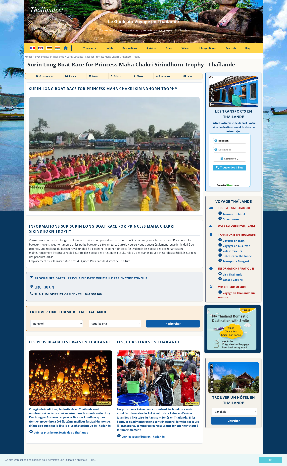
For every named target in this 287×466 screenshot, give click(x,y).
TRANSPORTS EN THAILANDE (237, 234)
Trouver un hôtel (234, 214)
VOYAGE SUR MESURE (232, 287)
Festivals (231, 48)
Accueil (29, 56)
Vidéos (185, 48)
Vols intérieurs (232, 251)
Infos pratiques (207, 48)
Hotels (109, 48)
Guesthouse (231, 219)
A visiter (151, 48)
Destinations (129, 48)
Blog (247, 48)
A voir (93, 75)
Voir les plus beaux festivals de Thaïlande (61, 432)
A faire (115, 75)
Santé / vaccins (233, 280)
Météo (138, 75)
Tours (169, 48)
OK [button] (270, 460)
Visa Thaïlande (232, 274)
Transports (89, 48)
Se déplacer (163, 75)
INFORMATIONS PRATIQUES (236, 268)
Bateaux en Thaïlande (237, 256)
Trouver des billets (231, 167)
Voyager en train (234, 241)
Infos (187, 75)
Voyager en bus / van (236, 246)
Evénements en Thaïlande (49, 56)
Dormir (70, 75)
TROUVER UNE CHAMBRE (234, 208)
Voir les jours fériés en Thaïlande (143, 437)
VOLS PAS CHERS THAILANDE (236, 226)
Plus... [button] (92, 460)
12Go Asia (229, 185)
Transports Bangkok (236, 261)
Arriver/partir (44, 75)
